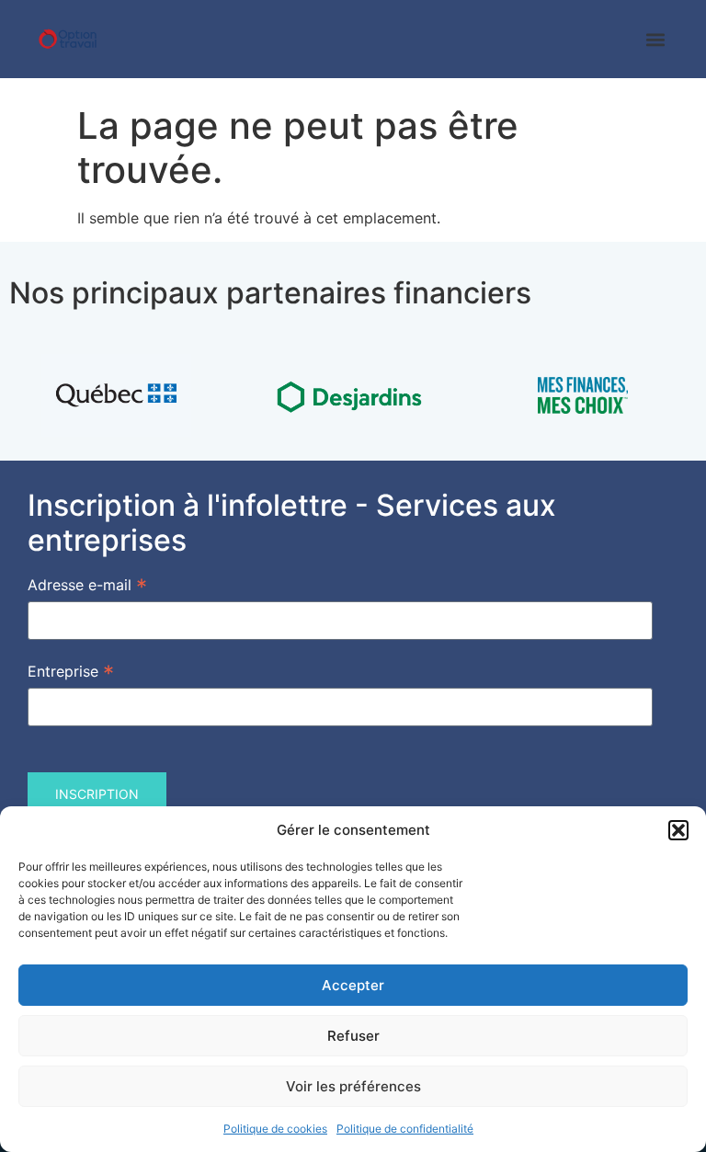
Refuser (353, 1035)
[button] (678, 830)
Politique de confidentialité (404, 1128)
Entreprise (71, 670)
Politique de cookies (275, 1128)
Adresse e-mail (87, 584)
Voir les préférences (353, 1086)
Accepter (353, 985)
